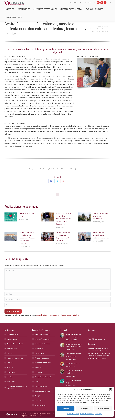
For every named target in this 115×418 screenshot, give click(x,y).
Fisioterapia (39, 349)
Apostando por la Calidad (15, 344)
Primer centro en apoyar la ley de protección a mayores (101, 235)
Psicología (38, 372)
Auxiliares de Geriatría (42, 344)
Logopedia (38, 400)
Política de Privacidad (87, 414)
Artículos (39, 169)
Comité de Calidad (41, 386)
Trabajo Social (39, 353)
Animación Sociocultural (43, 363)
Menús (9, 377)
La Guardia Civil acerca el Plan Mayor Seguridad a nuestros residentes (64, 236)
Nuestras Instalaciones (15, 358)
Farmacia (38, 367)
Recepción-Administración (43, 377)
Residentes (11, 372)
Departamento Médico (42, 334)
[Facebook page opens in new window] (105, 2)
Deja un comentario (80, 169)
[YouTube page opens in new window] (98, 2)
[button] (110, 390)
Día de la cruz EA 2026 (73, 363)
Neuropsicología (40, 405)
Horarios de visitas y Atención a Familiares (17, 387)
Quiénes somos (12, 334)
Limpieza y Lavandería (42, 391)
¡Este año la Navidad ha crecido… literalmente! (100, 216)
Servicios (10, 363)
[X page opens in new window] (101, 2)
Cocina (37, 382)
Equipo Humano (12, 349)
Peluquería (38, 396)
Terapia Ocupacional (42, 358)
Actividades (11, 382)
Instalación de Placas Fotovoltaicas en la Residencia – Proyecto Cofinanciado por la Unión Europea (27, 237)
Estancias (10, 367)
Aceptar (66, 409)
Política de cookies (73, 414)
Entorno (9, 353)
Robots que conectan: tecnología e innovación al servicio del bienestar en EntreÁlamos (64, 218)
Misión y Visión (12, 339)
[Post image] (10, 216)
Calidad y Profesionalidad (51, 169)
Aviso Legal (98, 414)
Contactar (103, 358)
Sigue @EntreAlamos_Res (96, 339)
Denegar (84, 409)
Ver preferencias (103, 409)
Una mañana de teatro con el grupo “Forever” (74, 345)
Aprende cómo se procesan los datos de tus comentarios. (57, 315)
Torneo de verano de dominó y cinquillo (73, 335)
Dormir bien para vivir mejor (27, 214)
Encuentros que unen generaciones (73, 355)
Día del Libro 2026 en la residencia (74, 372)
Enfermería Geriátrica (42, 339)
